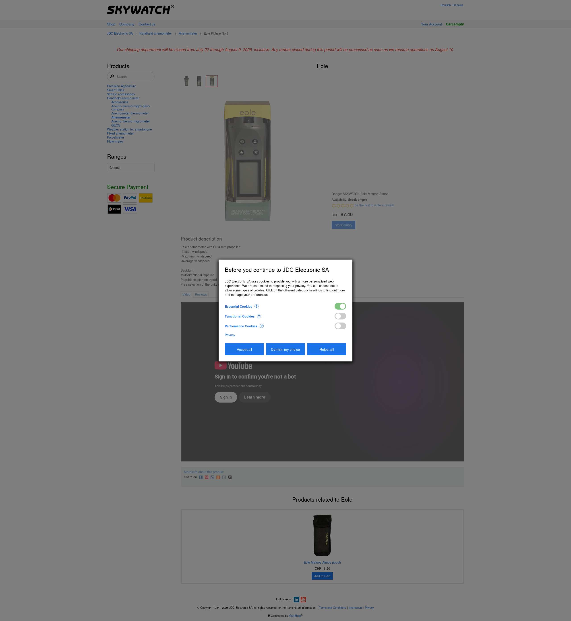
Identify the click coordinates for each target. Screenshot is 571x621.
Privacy (230, 334)
